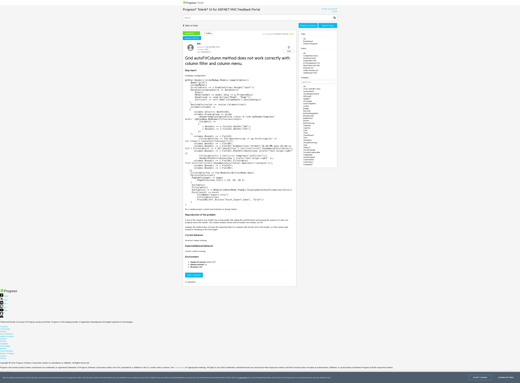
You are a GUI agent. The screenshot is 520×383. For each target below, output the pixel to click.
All (304, 39)
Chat (305, 137)
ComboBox (308, 164)
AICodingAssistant (311, 94)
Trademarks (180, 367)
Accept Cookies (480, 377)
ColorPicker (308, 162)
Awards (3, 331)
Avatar (306, 106)
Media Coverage (7, 336)
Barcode (306, 111)
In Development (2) (311, 63)
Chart (305, 133)
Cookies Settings (506, 377)
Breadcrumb (308, 115)
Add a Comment (194, 275)
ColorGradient (309, 157)
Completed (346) (310, 55)
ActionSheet (308, 91)
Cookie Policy (243, 377)
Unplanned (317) (310, 73)
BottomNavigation (310, 113)
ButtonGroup (308, 123)
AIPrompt (307, 96)
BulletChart (308, 118)
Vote (289, 51)
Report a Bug (327, 25)
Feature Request (310, 43)
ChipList (306, 147)
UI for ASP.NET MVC (312, 89)
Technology (5, 329)
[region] (260, 377)
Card (305, 130)
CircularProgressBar (311, 152)
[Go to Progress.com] (9, 292)
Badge (306, 108)
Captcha (306, 128)
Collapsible (307, 154)
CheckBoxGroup (310, 142)
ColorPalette (308, 159)
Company (4, 326)
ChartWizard (308, 135)
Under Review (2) (310, 70)
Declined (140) (309, 58)
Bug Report (308, 41)
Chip (305, 145)
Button (306, 120)
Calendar (307, 125)
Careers (3, 338)
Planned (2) (308, 68)
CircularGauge (309, 150)
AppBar (306, 98)
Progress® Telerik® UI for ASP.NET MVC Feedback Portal (221, 9)
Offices (3, 341)
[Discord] (1, 317)
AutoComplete (309, 103)
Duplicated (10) (309, 60)
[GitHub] (1, 314)
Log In (334, 11)
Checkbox (307, 140)
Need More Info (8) (311, 65)
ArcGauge (307, 101)
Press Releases (6, 334)
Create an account (329, 9)
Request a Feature (308, 25)
